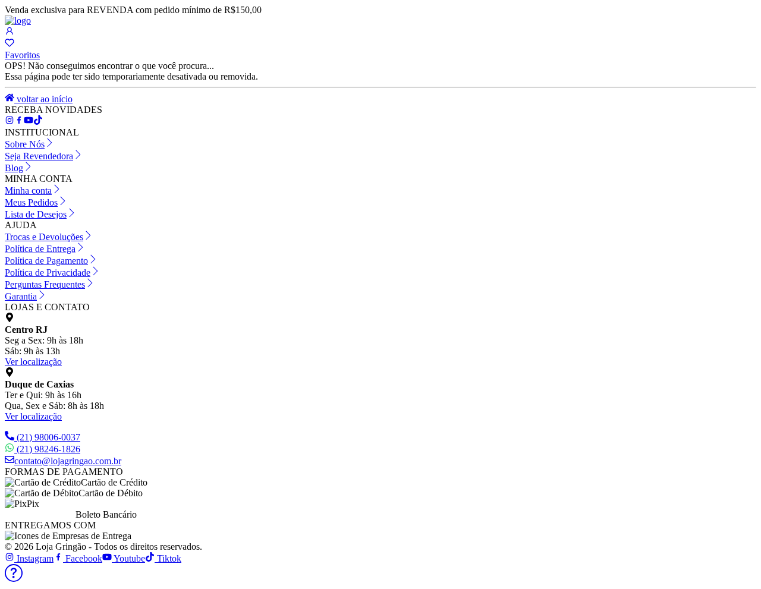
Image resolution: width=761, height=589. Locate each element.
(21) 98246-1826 (48, 449)
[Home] (18, 20)
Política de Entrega (40, 249)
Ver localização (33, 362)
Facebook (82, 558)
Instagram (34, 558)
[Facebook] (19, 121)
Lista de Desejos (36, 214)
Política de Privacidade (47, 272)
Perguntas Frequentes (45, 284)
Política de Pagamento (46, 261)
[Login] (9, 32)
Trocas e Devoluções (44, 237)
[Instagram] (9, 121)
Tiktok (168, 558)
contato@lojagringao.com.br (67, 461)
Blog (14, 168)
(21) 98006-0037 (48, 437)
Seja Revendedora (39, 156)
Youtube (128, 558)
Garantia (21, 296)
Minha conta (28, 190)
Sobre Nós (25, 144)
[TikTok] (28, 121)
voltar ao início (43, 99)
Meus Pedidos (31, 202)
